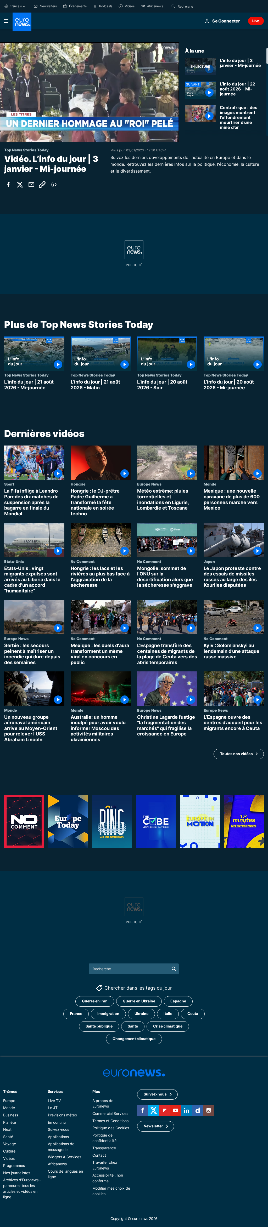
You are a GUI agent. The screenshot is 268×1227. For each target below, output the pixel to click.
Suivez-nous (58, 1129)
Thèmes (10, 1091)
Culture (9, 1151)
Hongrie (78, 484)
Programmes (14, 1165)
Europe (9, 1100)
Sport (9, 484)
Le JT (53, 1107)
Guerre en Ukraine (139, 1001)
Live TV (54, 1100)
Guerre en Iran (95, 1001)
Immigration (108, 1013)
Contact (99, 1155)
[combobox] (199, 6)
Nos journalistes (16, 1172)
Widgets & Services (64, 1156)
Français (16, 6)
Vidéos (9, 1158)
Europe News (149, 484)
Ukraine (141, 1013)
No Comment (83, 561)
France (76, 1013)
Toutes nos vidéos (236, 754)
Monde (210, 484)
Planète (9, 1122)
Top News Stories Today (26, 375)
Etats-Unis (14, 561)
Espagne (178, 1001)
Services (55, 1091)
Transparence (104, 1148)
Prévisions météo (62, 1115)
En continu (57, 1122)
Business (10, 1115)
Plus (96, 1091)
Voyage (9, 1144)
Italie (168, 1013)
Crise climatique (167, 1026)
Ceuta (192, 1013)
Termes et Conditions (110, 1120)
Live (256, 21)
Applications (58, 1136)
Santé (133, 1026)
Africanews (57, 1164)
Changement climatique (134, 1038)
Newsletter (153, 1126)
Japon (209, 561)
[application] (89, 92)
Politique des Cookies (110, 1128)
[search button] (173, 6)
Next (7, 1129)
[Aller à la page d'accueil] (22, 22)
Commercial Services (110, 1113)
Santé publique (99, 1026)
